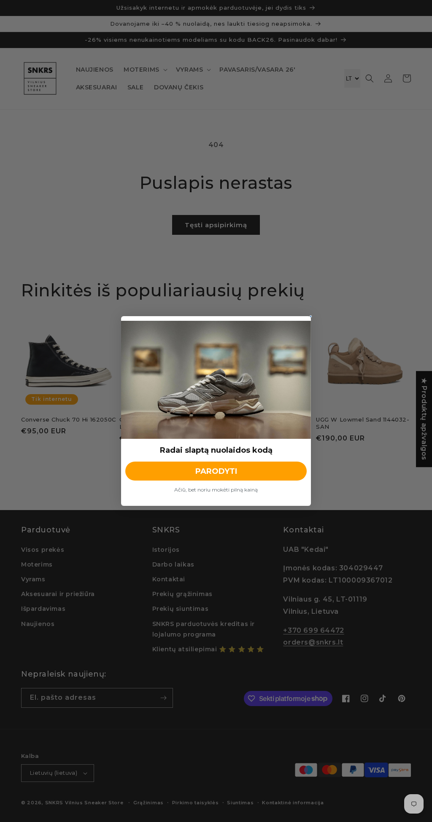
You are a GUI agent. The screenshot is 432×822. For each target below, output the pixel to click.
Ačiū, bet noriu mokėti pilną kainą (216, 489)
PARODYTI (216, 471)
